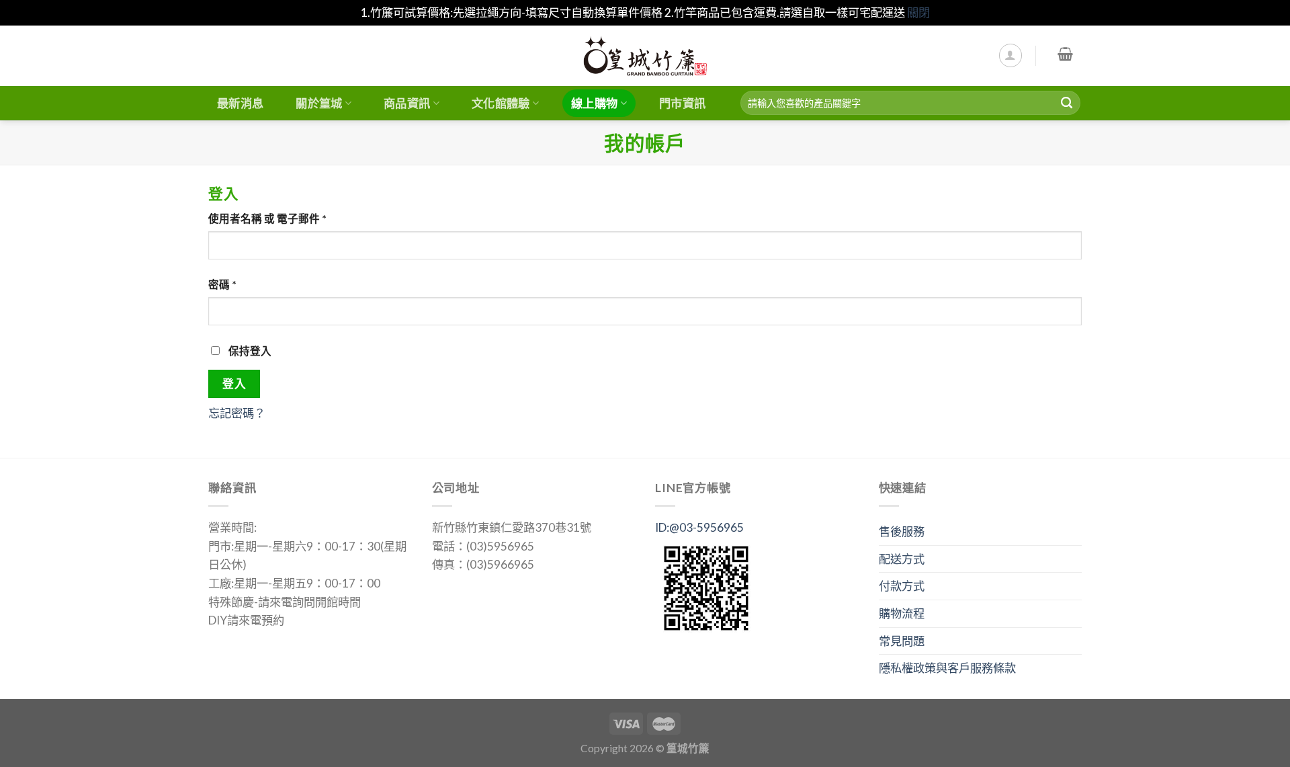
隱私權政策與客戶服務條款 (947, 668)
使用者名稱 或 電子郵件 (267, 218)
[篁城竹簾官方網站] (645, 56)
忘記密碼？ (236, 413)
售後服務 (901, 531)
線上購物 (594, 103)
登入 (234, 383)
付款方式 (901, 586)
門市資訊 (682, 103)
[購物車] (1065, 54)
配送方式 (901, 559)
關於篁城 (319, 103)
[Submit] (1066, 103)
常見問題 (901, 641)
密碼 (222, 284)
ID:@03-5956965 (699, 527)
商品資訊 (407, 103)
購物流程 (901, 613)
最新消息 (240, 103)
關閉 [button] (918, 12)
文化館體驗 (501, 103)
